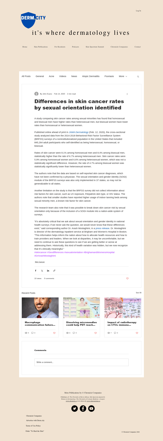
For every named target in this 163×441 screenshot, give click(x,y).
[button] (138, 76)
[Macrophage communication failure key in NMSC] (40, 307)
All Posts (26, 76)
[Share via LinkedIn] (48, 270)
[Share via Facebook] (35, 270)
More (121, 76)
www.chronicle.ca (71, 401)
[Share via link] (54, 270)
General (40, 76)
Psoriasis (109, 76)
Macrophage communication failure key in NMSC (39, 323)
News (74, 76)
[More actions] (127, 93)
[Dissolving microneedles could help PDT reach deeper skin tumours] (81, 307)
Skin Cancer (40, 262)
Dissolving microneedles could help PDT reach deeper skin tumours (81, 323)
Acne (51, 76)
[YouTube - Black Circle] (91, 408)
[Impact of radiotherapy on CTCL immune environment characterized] (122, 307)
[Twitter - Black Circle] (74, 408)
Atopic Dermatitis (90, 76)
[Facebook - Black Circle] (83, 408)
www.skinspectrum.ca (93, 401)
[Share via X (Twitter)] (42, 270)
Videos (62, 76)
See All (138, 293)
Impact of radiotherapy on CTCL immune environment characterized (121, 323)
